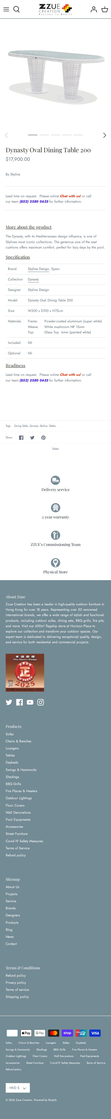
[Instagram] (40, 702)
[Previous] (6, 135)
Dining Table (21, 426)
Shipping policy (17, 996)
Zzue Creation (24, 1100)
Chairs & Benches (18, 741)
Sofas (10, 734)
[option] (55, 74)
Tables (52, 426)
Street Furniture (17, 833)
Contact (11, 943)
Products (12, 922)
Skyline (15, 174)
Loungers (12, 748)
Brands (11, 908)
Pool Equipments (18, 819)
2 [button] (44, 134)
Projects (11, 894)
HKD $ (14, 1087)
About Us (12, 886)
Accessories (14, 826)
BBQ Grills (13, 783)
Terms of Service (18, 848)
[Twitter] (9, 702)
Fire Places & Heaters (21, 791)
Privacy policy (16, 982)
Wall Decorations (18, 812)
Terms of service (17, 989)
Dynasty (33, 279)
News (10, 936)
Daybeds (12, 762)
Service (11, 901)
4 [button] (67, 134)
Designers (13, 915)
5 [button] (78, 134)
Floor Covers (15, 805)
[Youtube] (30, 702)
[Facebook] (19, 702)
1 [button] (32, 134)
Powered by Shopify (45, 1100)
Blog (9, 929)
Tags (8, 426)
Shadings (12, 776)
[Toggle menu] (6, 9)
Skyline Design (38, 268)
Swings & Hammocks (21, 769)
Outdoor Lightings (19, 798)
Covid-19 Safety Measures (24, 841)
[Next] (104, 135)
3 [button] (55, 134)
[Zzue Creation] (55, 9)
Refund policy (16, 855)
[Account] (92, 9)
